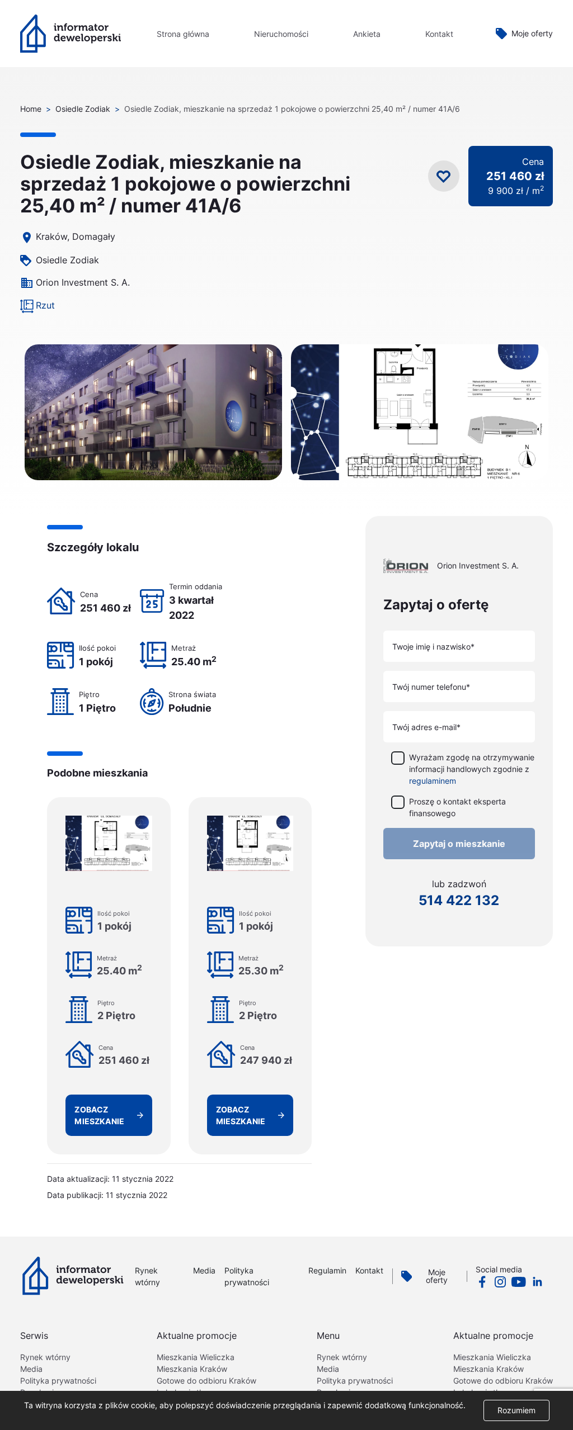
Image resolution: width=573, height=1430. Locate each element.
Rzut (45, 305)
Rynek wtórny (45, 1357)
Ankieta (367, 34)
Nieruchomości (281, 34)
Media (204, 1270)
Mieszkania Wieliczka (195, 1357)
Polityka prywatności (58, 1380)
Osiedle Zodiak (82, 108)
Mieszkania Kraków (192, 1369)
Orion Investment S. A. (83, 282)
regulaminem (432, 780)
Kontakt (439, 34)
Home (30, 108)
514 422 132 (459, 900)
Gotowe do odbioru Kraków (206, 1380)
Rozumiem (516, 1410)
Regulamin (327, 1270)
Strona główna (183, 34)
